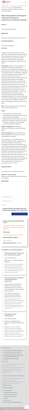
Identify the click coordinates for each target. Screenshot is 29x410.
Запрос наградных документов (10, 396)
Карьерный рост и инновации (11, 358)
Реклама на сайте (7, 400)
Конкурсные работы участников (18, 5)
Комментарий (5, 181)
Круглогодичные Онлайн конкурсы (12, 352)
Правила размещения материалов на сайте (13, 402)
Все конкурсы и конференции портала (13, 350)
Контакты (6, 398)
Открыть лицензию (6, 385)
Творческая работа (7, 240)
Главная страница (5, 5)
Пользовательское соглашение (10, 392)
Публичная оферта (8, 390)
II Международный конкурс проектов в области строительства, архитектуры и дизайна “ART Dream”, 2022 (14, 227)
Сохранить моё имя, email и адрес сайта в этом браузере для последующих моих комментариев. (15, 209)
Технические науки (18, 235)
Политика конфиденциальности (10, 394)
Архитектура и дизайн (6, 7)
